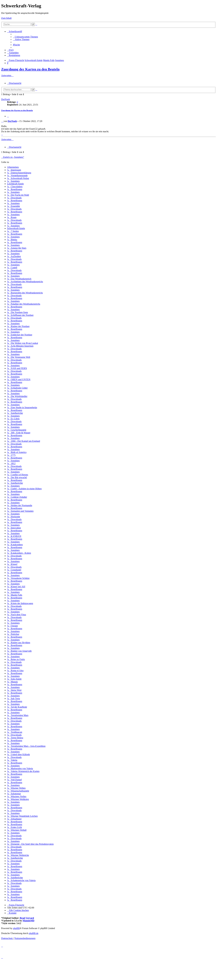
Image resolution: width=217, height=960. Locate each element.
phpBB (16, 928)
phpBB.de (33, 933)
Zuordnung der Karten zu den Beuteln (30, 69)
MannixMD (28, 920)
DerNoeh (5, 99)
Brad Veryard (27, 918)
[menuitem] (25, 36)
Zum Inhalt (6, 18)
